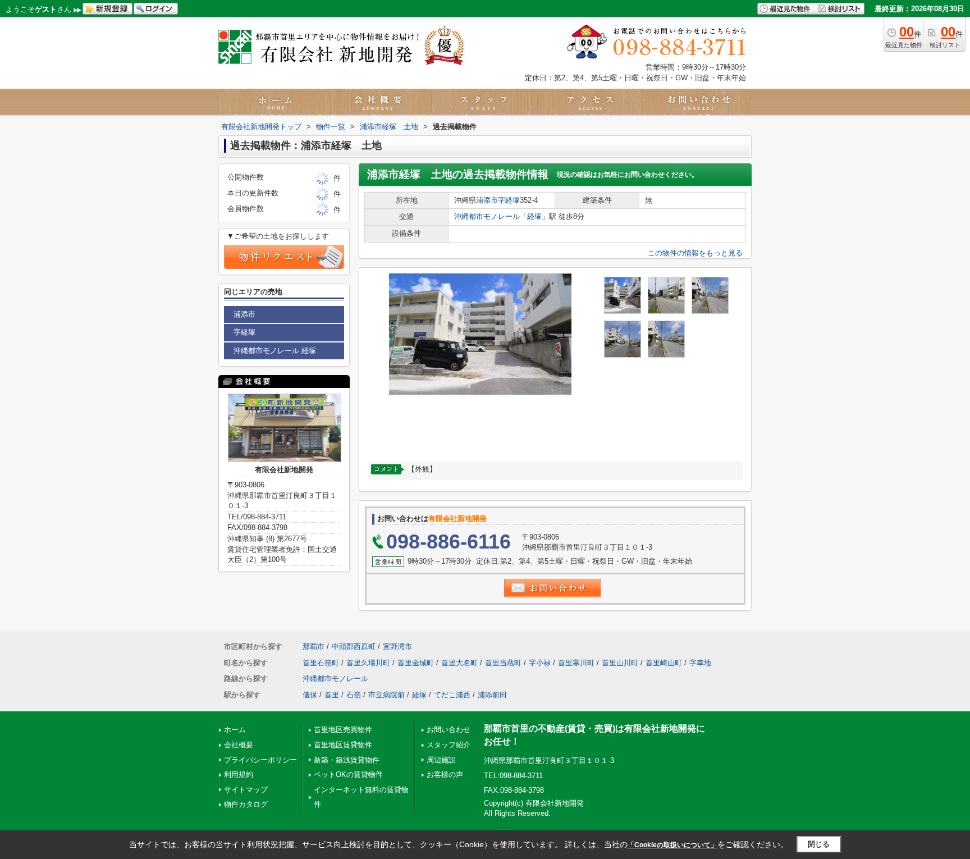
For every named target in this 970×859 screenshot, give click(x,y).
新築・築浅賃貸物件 (346, 760)
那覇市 (313, 646)
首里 (331, 695)
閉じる (819, 844)
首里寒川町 (576, 663)
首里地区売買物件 (343, 729)
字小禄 (540, 663)
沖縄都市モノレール (487, 216)
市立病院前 (386, 695)
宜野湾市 (397, 646)
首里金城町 (415, 663)
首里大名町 (459, 663)
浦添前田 (492, 695)
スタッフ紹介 (448, 745)
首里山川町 (620, 663)
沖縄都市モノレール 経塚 (275, 350)
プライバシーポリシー (260, 760)
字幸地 (700, 663)
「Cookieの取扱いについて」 (672, 845)
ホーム (235, 729)
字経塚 (509, 200)
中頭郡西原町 (354, 646)
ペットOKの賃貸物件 (348, 774)
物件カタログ (246, 804)
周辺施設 (441, 760)
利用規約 (238, 774)
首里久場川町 (368, 663)
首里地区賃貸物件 (343, 745)
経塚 (534, 216)
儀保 (310, 695)
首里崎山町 (664, 663)
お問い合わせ (448, 729)
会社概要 (238, 745)
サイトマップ (246, 789)
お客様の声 (445, 774)
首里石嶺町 (321, 663)
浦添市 (487, 200)
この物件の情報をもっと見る (695, 253)
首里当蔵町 (503, 663)
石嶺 (353, 695)
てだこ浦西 (452, 695)
